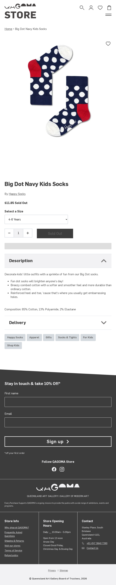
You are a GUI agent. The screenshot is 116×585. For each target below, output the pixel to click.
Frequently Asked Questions (13, 534)
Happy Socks (17, 194)
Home (8, 29)
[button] (58, 246)
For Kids (88, 337)
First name (11, 393)
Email (8, 413)
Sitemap (64, 570)
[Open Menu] (108, 15)
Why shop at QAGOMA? (17, 527)
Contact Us (92, 548)
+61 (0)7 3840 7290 (97, 543)
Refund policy (11, 555)
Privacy (52, 570)
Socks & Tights (67, 337)
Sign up (55, 441)
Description (21, 260)
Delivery (17, 322)
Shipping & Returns (14, 540)
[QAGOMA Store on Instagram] (62, 469)
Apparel (34, 337)
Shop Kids (13, 345)
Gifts (49, 337)
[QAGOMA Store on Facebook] (54, 469)
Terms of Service (13, 550)
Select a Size (14, 211)
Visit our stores (12, 545)
